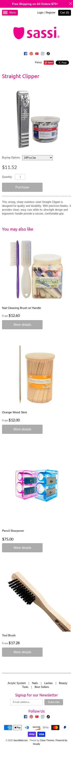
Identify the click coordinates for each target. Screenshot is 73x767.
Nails (35, 683)
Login (40, 12)
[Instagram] (42, 54)
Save (50, 62)
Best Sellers (42, 687)
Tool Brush (9, 635)
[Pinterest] (31, 54)
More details (22, 324)
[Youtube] (37, 54)
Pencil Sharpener (13, 530)
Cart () (64, 12)
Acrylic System (17, 683)
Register (50, 12)
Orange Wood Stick (14, 412)
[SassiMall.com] (36, 33)
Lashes (48, 683)
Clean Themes (47, 740)
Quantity (7, 176)
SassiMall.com (20, 740)
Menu (12, 12)
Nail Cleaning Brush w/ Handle (21, 307)
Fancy (38, 62)
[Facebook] (25, 54)
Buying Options (11, 157)
